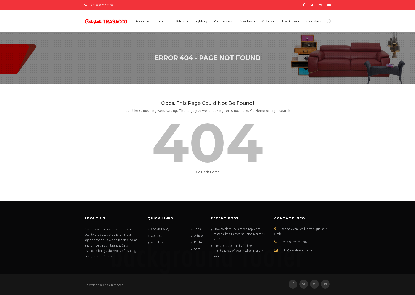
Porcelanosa (223, 21)
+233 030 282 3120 (101, 4)
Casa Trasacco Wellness (256, 21)
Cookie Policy (160, 229)
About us (142, 21)
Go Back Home (207, 172)
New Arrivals (289, 21)
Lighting (200, 21)
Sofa (197, 249)
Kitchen (182, 21)
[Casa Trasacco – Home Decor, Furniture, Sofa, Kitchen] (106, 20)
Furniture (163, 21)
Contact (156, 235)
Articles (199, 235)
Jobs (197, 229)
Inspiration (313, 21)
